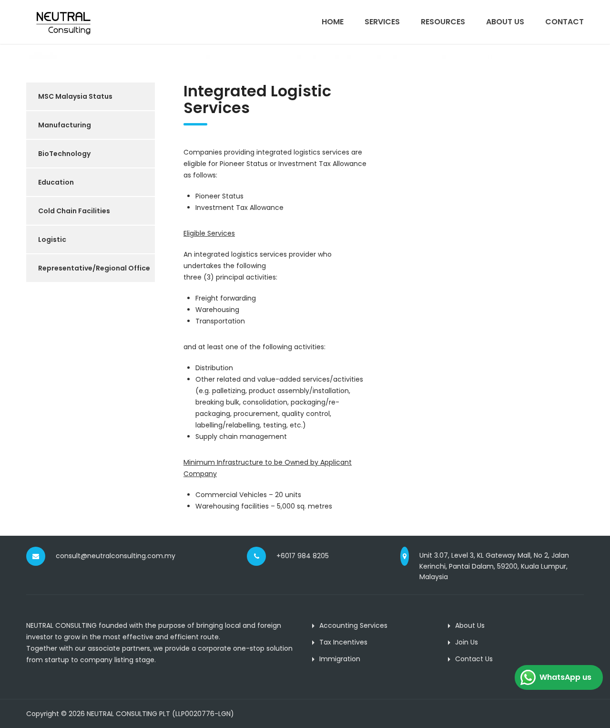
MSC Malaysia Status (75, 96)
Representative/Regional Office (94, 268)
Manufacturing (64, 125)
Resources (443, 21)
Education (56, 182)
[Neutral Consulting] (63, 22)
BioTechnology (64, 153)
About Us (505, 21)
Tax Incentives (343, 642)
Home (333, 21)
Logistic (52, 239)
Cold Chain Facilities (74, 211)
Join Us (466, 642)
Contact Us (474, 659)
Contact (564, 21)
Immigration (339, 659)
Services (382, 21)
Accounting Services (353, 625)
